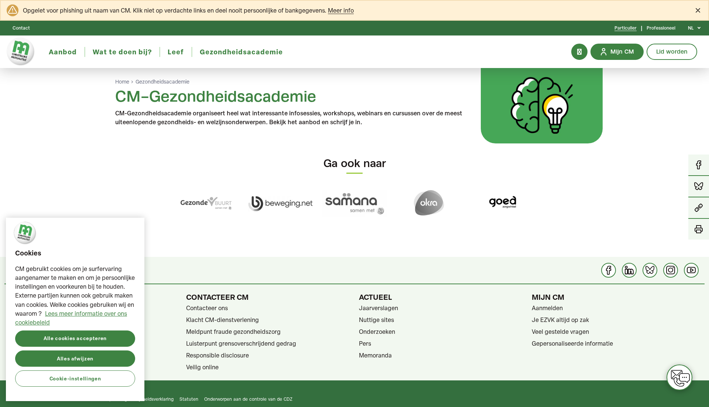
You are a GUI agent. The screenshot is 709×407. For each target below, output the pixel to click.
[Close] (697, 10)
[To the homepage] (20, 52)
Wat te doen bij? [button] (122, 52)
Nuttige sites (376, 320)
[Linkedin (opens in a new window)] (629, 270)
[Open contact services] (679, 377)
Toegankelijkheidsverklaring (145, 399)
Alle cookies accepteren (75, 338)
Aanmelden (547, 308)
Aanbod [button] (63, 52)
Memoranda (375, 355)
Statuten (188, 399)
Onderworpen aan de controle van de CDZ (248, 399)
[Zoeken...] (579, 52)
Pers (365, 343)
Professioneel (661, 28)
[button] (698, 208)
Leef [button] (176, 52)
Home (122, 81)
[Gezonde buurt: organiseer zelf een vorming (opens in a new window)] (206, 203)
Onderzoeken (377, 332)
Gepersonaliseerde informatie (572, 343)
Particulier (625, 28)
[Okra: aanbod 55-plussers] (428, 203)
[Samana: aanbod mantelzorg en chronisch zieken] (354, 203)
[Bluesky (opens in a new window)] (650, 270)
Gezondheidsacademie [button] (241, 52)
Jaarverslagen (378, 308)
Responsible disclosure (217, 355)
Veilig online (202, 367)
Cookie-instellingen (75, 377)
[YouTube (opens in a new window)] (691, 270)
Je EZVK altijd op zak (560, 320)
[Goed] (502, 203)
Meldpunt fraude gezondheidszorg (233, 332)
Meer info (341, 10)
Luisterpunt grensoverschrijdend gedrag (241, 343)
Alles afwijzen (75, 358)
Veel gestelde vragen (560, 332)
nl (690, 28)
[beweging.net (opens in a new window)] (280, 203)
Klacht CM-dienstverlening (222, 320)
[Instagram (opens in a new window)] (670, 270)
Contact (21, 28)
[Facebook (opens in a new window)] (608, 270)
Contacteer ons (207, 308)
